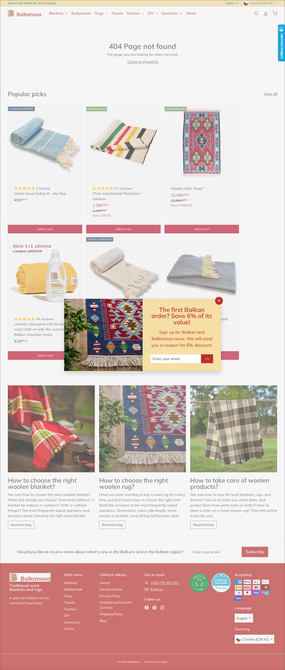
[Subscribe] (207, 359)
